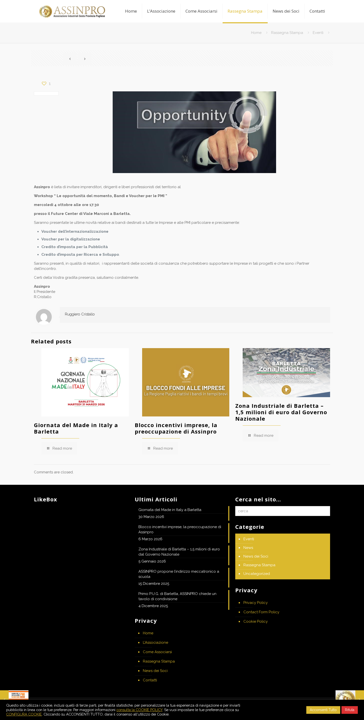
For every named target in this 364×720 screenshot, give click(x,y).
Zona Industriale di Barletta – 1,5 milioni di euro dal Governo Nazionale (281, 412)
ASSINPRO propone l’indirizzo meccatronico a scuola (178, 574)
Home (256, 32)
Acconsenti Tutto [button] (323, 710)
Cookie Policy (255, 621)
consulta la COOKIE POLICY (139, 710)
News (248, 547)
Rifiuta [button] (349, 710)
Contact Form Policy (261, 612)
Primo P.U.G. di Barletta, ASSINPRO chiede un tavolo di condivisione (177, 596)
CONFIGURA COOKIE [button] (24, 714)
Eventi (318, 32)
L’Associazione (155, 642)
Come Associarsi (157, 652)
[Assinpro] (72, 11)
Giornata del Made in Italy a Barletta (76, 428)
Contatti (150, 680)
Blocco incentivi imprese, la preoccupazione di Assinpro (176, 428)
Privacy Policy (255, 602)
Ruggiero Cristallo (80, 314)
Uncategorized (256, 573)
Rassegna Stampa (287, 32)
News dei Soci (155, 671)
